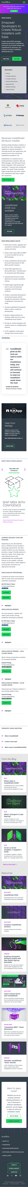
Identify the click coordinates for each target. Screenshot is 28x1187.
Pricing (8, 73)
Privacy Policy (5, 1183)
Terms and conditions (14, 1183)
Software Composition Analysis (13, 1152)
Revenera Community (14, 1168)
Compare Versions (11, 79)
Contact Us (6, 671)
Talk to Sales (7, 180)
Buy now (16, 59)
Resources (6, 1145)
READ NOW (14, 11)
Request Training (10, 87)
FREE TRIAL (6, 597)
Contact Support (14, 1121)
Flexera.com (14, 1172)
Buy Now (6, 592)
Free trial (6, 59)
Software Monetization (11, 1148)
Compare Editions (11, 76)
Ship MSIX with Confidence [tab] (14, 469)
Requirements (10, 84)
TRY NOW (9, 231)
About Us (6, 1141)
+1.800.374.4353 (14, 1163)
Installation (7, 1155)
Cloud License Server (12, 81)
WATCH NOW (9, 446)
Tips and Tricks (10, 89)
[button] (14, 605)
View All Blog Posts (9, 864)
